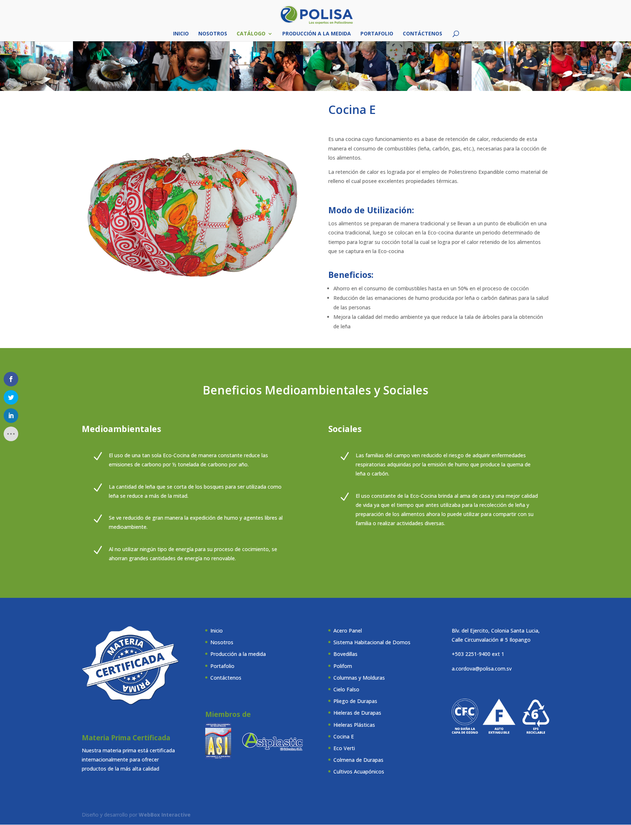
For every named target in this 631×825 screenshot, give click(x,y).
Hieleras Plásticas (354, 724)
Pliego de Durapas (355, 701)
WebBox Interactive (165, 814)
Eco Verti (344, 748)
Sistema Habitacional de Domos (371, 642)
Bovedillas (345, 653)
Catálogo (251, 34)
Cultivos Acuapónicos (358, 771)
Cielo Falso (346, 689)
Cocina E (343, 736)
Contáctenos (422, 34)
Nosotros (212, 34)
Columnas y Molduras (359, 677)
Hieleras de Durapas (357, 712)
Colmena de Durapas (358, 759)
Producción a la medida (316, 34)
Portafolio (376, 34)
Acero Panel (347, 630)
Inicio (181, 34)
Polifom (342, 665)
